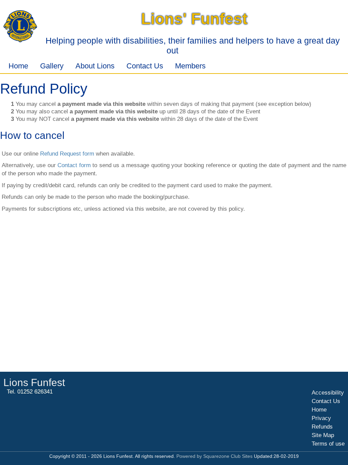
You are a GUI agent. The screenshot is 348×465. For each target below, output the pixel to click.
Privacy (321, 418)
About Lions (95, 66)
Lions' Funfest (194, 19)
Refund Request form (67, 153)
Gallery (52, 66)
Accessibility (328, 392)
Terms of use (328, 443)
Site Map (323, 435)
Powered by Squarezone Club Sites (214, 456)
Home (18, 66)
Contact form (73, 165)
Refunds (322, 426)
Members (190, 66)
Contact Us (144, 66)
